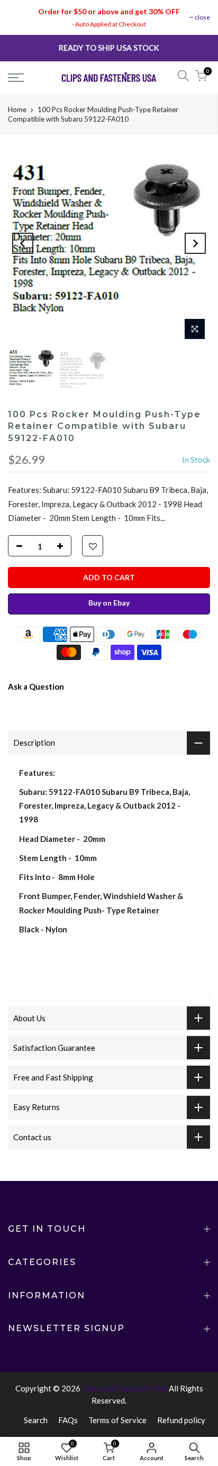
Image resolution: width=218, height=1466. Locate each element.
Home (17, 109)
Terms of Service (117, 1420)
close (202, 17)
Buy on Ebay (109, 602)
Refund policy (181, 1420)
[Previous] (22, 243)
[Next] (195, 243)
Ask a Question (36, 686)
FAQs (68, 1420)
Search (36, 1420)
